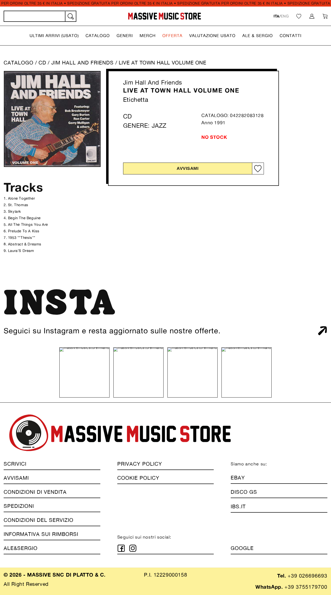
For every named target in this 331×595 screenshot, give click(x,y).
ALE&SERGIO (21, 548)
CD (42, 63)
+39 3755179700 (305, 587)
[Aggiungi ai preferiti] (258, 168)
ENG (285, 16)
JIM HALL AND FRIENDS (83, 63)
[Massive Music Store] (164, 16)
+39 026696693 (307, 576)
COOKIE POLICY (138, 478)
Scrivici (15, 464)
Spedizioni (19, 506)
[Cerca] (70, 16)
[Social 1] (121, 548)
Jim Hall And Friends (152, 82)
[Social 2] (133, 548)
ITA (276, 16)
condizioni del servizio (38, 520)
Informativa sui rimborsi (41, 534)
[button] (54, 36)
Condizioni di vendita (35, 492)
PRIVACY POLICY (139, 464)
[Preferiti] (298, 16)
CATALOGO (18, 63)
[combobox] (40, 16)
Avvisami (187, 168)
